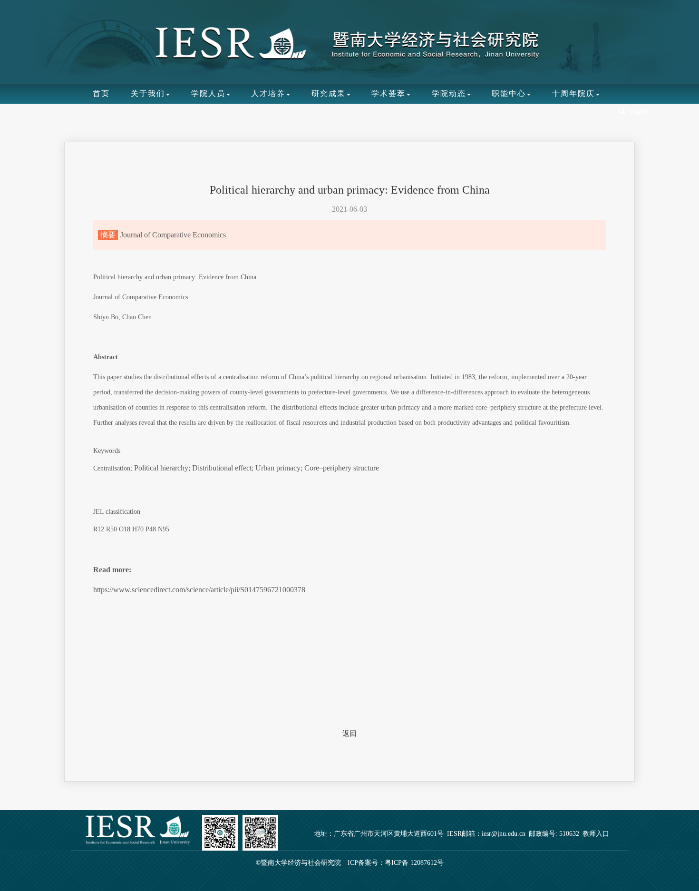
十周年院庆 (573, 93)
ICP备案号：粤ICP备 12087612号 (396, 862)
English (640, 111)
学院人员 (208, 93)
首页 (101, 93)
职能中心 (509, 93)
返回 (349, 733)
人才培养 (268, 93)
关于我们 (148, 93)
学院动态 (449, 93)
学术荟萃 (388, 93)
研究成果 (328, 93)
